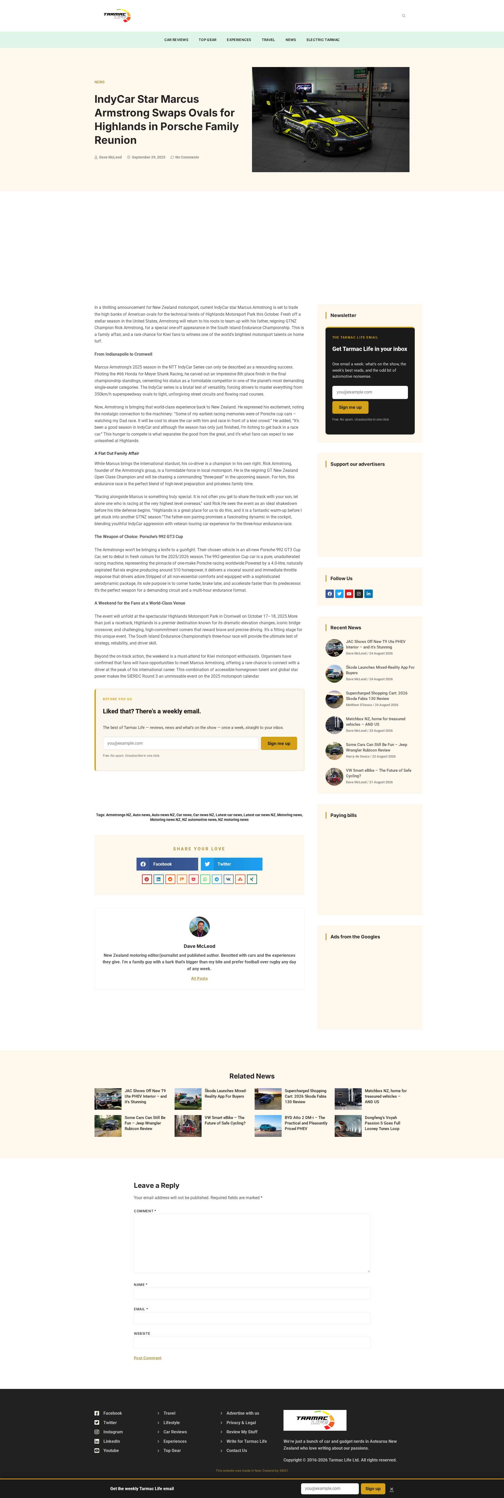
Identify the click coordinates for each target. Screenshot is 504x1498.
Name (141, 1284)
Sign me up (278, 743)
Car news (184, 815)
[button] (403, 15)
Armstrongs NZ (118, 815)
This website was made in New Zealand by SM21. (252, 1471)
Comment (145, 1211)
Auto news (141, 815)
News (291, 40)
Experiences (239, 40)
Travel (268, 40)
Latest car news (229, 815)
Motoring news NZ (165, 819)
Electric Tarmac (323, 40)
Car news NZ (203, 815)
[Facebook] (330, 594)
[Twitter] (339, 594)
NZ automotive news (199, 819)
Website (142, 1333)
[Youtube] (349, 594)
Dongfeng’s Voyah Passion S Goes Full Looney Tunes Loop (382, 1123)
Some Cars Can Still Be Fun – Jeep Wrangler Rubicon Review (145, 1123)
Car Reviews (176, 40)
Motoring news (289, 815)
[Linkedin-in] (368, 594)
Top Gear (207, 40)
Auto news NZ (163, 815)
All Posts (199, 978)
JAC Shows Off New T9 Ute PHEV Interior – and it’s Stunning (146, 1096)
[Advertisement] (240, 15)
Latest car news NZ (260, 815)
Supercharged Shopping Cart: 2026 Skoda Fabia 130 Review (306, 1096)
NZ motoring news (233, 819)
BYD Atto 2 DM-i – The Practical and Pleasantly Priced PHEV (306, 1123)
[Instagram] (359, 594)
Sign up (373, 1488)
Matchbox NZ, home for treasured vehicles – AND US (386, 1096)
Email (141, 1309)
